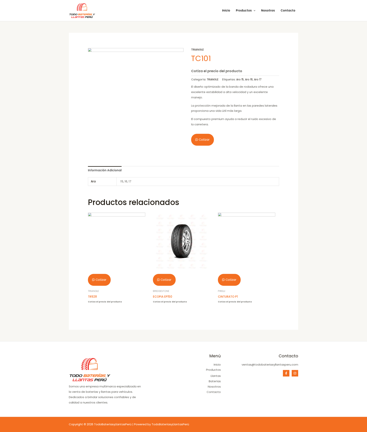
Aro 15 (240, 79)
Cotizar (204, 139)
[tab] (105, 170)
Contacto (288, 10)
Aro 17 (257, 79)
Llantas (216, 376)
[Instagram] (295, 373)
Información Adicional (105, 170)
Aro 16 (249, 79)
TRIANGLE (197, 49)
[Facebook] (286, 373)
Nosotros (268, 10)
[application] (253, 10)
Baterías (215, 381)
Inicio (226, 10)
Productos (244, 10)
